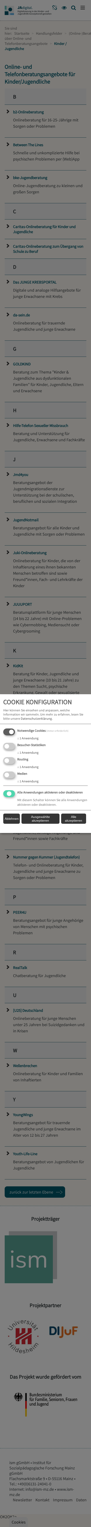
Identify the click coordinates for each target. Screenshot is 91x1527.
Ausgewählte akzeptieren (40, 818)
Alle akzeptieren (73, 818)
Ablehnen (12, 819)
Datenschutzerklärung (36, 718)
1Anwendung (27, 738)
